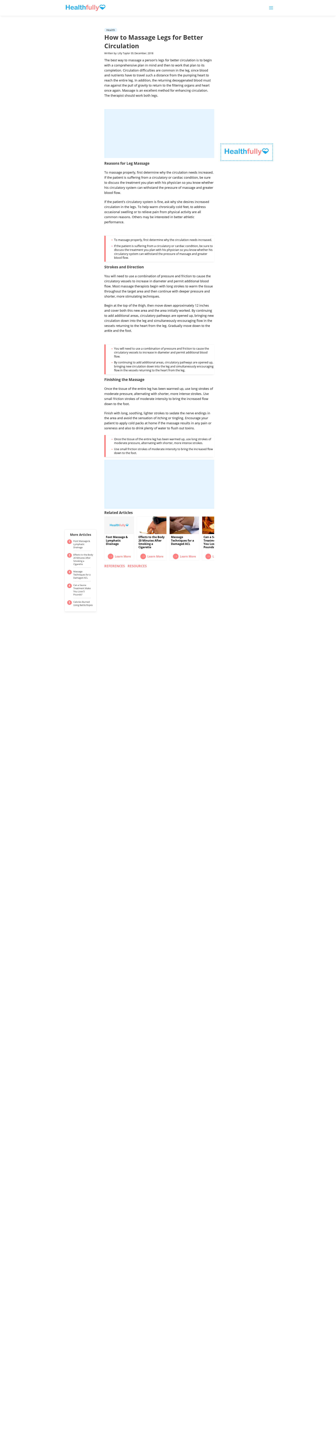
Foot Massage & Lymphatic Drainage (81, 544)
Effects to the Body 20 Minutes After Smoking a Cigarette (83, 559)
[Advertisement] (159, 133)
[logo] (247, 152)
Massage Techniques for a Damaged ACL (81, 574)
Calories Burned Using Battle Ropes (83, 603)
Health (110, 30)
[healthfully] (85, 8)
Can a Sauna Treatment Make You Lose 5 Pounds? (82, 590)
